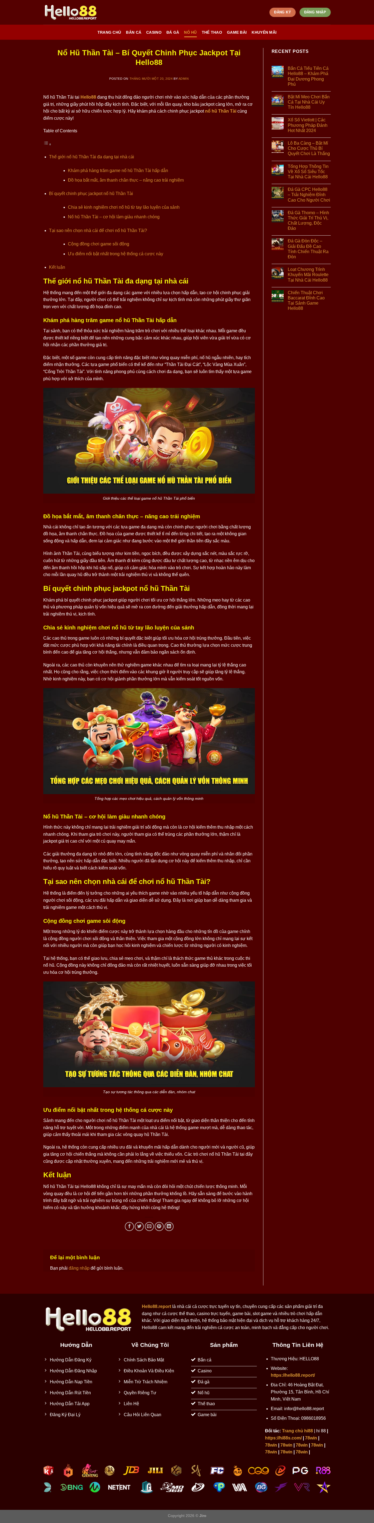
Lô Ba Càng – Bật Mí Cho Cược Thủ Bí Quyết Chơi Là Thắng (309, 148)
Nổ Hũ (190, 32)
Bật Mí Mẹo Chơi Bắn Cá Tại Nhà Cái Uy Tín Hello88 (309, 102)
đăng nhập (79, 1268)
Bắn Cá (133, 32)
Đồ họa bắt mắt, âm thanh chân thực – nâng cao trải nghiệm (126, 180)
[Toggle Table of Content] (47, 144)
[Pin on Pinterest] (159, 1226)
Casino (154, 32)
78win (311, 1438)
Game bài (237, 32)
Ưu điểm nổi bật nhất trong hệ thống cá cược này (115, 253)
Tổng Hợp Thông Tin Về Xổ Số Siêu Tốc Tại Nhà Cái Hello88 (308, 171)
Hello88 (88, 97)
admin (184, 78)
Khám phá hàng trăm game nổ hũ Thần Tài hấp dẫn (118, 170)
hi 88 (321, 1430)
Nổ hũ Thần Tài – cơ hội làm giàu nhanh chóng (114, 216)
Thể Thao (212, 32)
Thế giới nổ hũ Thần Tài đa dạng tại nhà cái (91, 156)
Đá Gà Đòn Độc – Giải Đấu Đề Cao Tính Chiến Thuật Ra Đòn (308, 249)
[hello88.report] (70, 12)
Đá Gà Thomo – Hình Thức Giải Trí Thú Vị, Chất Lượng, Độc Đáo (308, 220)
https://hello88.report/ (293, 1375)
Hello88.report (156, 1306)
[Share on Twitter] (139, 1226)
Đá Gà (172, 32)
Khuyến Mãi (264, 32)
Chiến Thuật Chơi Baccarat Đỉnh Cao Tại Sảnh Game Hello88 (306, 300)
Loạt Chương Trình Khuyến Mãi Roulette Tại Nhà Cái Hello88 (308, 274)
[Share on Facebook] (129, 1226)
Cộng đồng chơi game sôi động (98, 244)
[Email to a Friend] (149, 1226)
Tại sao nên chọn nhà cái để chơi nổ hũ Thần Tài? (98, 230)
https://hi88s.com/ (283, 1438)
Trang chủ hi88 (297, 1430)
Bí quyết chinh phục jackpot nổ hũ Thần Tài (91, 193)
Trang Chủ (109, 32)
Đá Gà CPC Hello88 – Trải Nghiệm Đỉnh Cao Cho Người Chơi (309, 194)
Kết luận (57, 267)
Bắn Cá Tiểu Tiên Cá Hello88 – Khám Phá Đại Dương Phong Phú (308, 76)
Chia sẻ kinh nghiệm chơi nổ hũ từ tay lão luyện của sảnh (124, 207)
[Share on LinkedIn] (169, 1226)
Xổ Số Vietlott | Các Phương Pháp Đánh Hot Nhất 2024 (307, 125)
